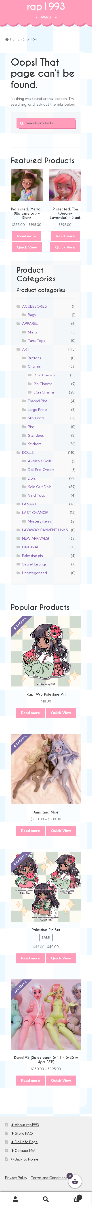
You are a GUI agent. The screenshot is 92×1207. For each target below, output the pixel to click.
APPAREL (30, 323)
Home (14, 39)
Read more (26, 236)
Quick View (27, 247)
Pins (31, 426)
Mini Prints (36, 418)
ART (25, 349)
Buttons (34, 358)
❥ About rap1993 (25, 1124)
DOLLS (28, 452)
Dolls (32, 478)
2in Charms (43, 383)
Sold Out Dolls (40, 486)
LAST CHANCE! (35, 512)
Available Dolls (39, 461)
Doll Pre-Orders (41, 469)
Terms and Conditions (49, 1177)
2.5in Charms (44, 375)
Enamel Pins (37, 401)
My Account (15, 1199)
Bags (32, 315)
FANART (29, 504)
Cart (70, 1195)
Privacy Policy (16, 1177)
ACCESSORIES (34, 306)
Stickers (34, 444)
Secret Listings (34, 564)
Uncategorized (34, 573)
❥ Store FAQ (22, 1133)
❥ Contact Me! (23, 1150)
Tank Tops (36, 340)
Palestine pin (32, 555)
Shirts (32, 332)
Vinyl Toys (36, 495)
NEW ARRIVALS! (35, 538)
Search (46, 1199)
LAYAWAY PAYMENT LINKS (45, 530)
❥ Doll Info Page (24, 1142)
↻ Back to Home (24, 1159)
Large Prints (38, 409)
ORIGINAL (30, 547)
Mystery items (40, 521)
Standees (36, 435)
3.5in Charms (44, 392)
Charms (34, 366)
